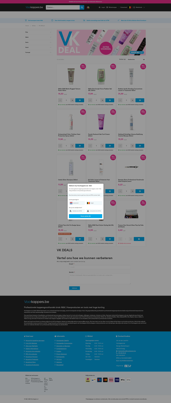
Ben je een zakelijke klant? (75, 207)
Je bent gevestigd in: (74, 199)
